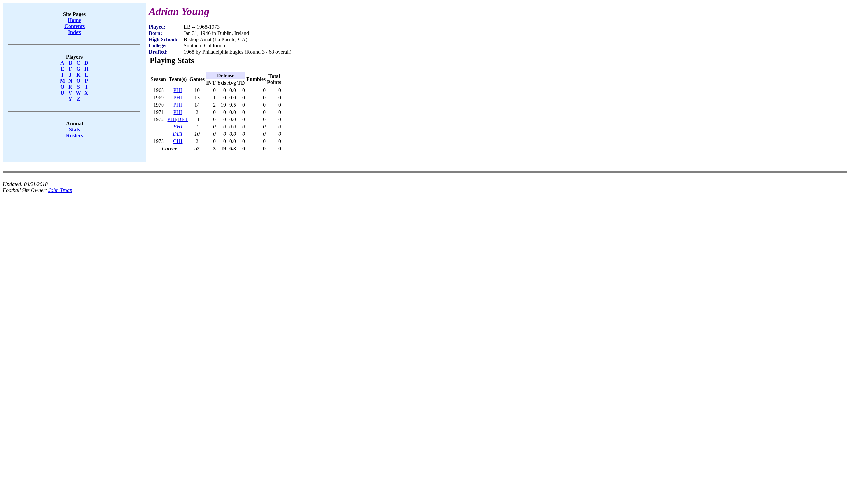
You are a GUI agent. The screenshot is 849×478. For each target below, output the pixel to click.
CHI (177, 141)
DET (182, 119)
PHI (177, 90)
